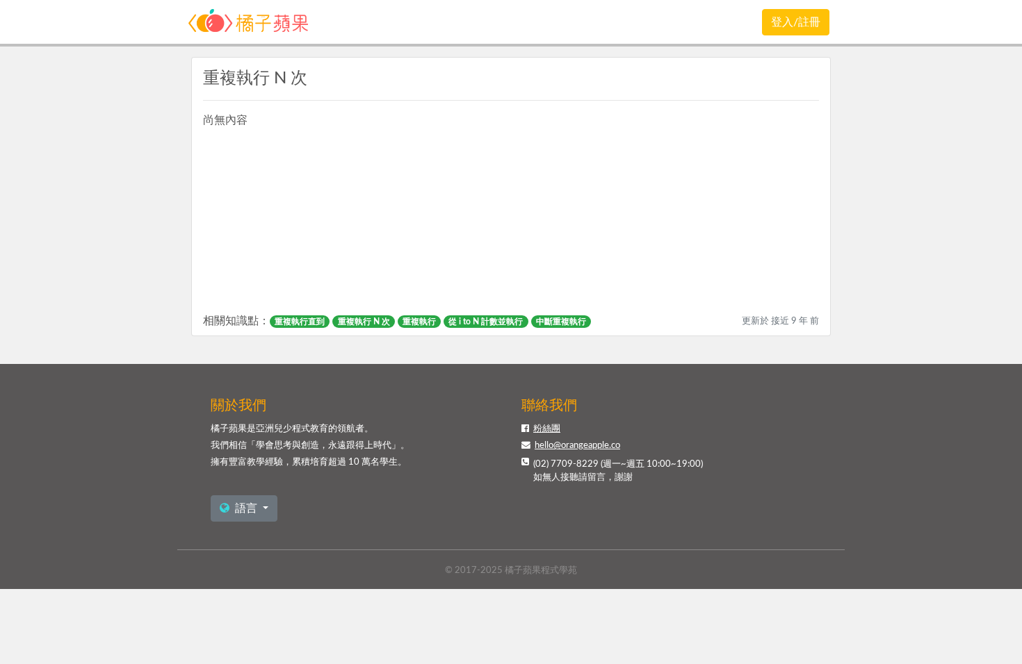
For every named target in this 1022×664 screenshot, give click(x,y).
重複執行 (419, 321)
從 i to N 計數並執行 (485, 321)
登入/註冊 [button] (795, 22)
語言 (246, 508)
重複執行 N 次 (364, 321)
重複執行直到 (300, 321)
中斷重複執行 (561, 321)
